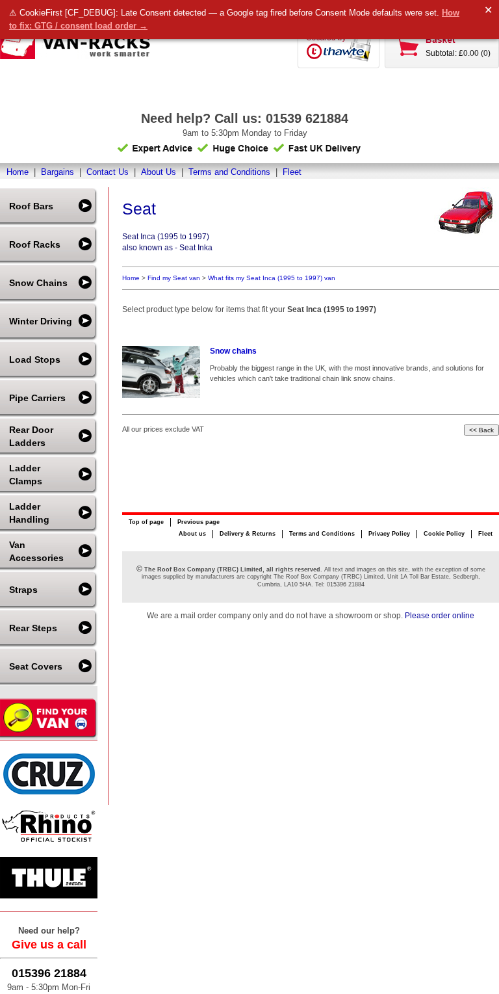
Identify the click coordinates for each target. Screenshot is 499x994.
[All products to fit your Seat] (466, 233)
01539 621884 (307, 118)
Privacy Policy (389, 533)
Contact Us (107, 172)
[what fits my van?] (48, 737)
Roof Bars (31, 206)
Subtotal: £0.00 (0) (458, 53)
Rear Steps (33, 628)
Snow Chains (38, 283)
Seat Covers (35, 666)
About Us (158, 172)
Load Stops (34, 359)
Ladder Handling (29, 513)
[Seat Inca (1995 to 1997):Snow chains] (161, 372)
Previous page (198, 522)
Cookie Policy (444, 533)
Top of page (146, 522)
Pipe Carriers (37, 398)
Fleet (292, 172)
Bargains (57, 172)
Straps (23, 589)
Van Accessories (36, 551)
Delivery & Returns (247, 533)
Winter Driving (40, 321)
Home (17, 172)
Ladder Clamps (25, 474)
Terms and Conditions (229, 172)
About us (192, 533)
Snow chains (233, 351)
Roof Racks (34, 244)
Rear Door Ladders (31, 436)
